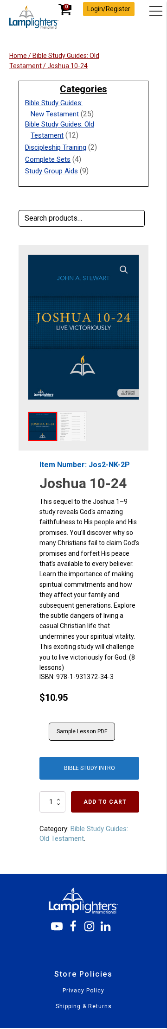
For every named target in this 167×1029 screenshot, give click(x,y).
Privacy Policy (83, 991)
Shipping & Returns (84, 1007)
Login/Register (108, 9)
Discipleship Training (55, 147)
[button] (124, 269)
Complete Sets (48, 159)
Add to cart (105, 802)
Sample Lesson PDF (82, 731)
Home (18, 55)
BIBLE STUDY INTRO (89, 768)
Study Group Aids (51, 171)
